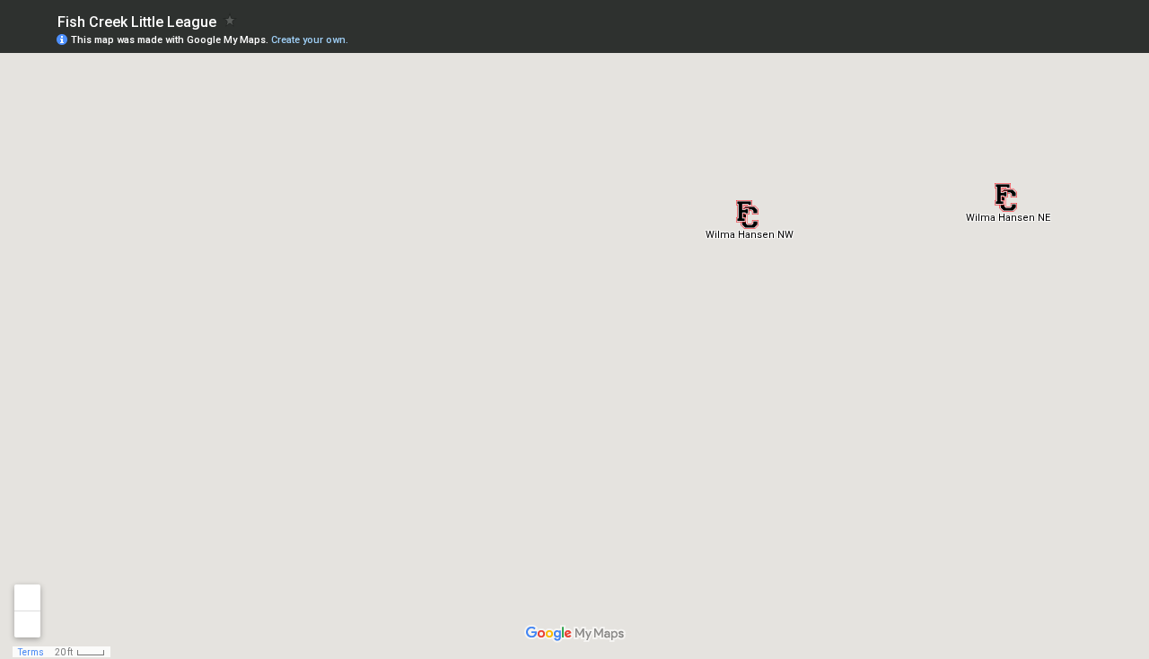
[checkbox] (230, 20)
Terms (31, 652)
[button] (1006, 197)
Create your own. (309, 40)
